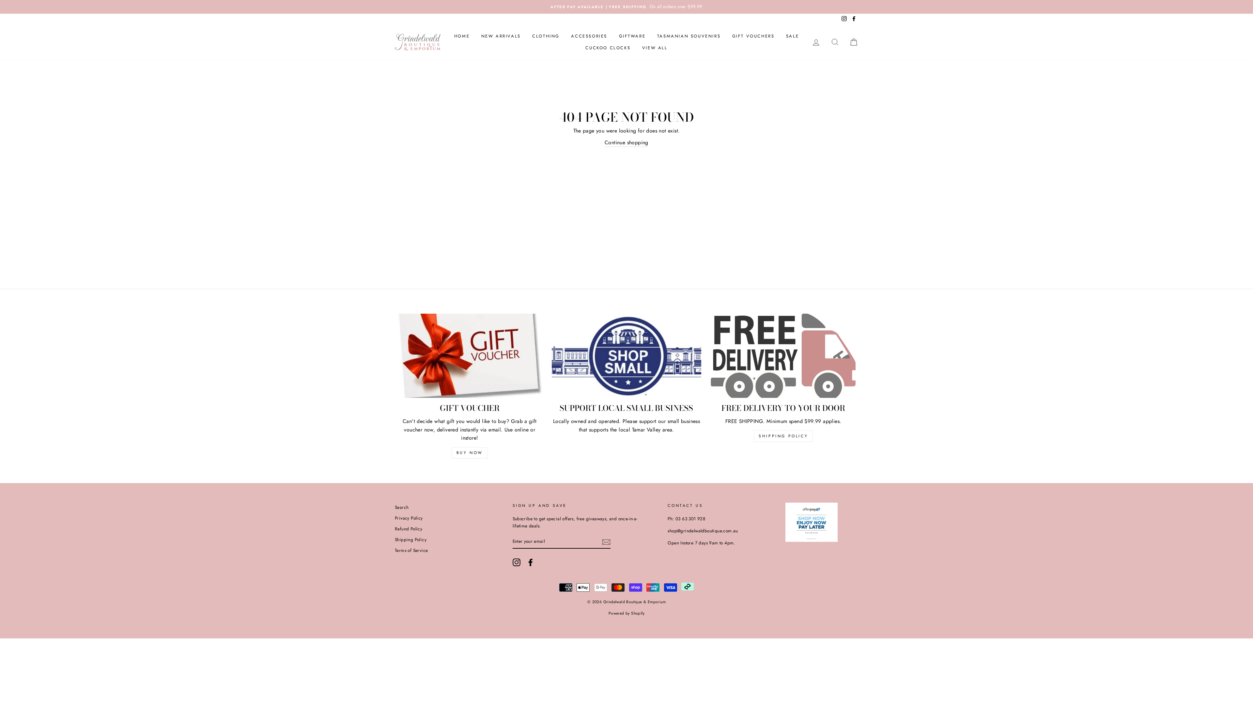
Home (462, 36)
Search (402, 507)
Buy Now (469, 453)
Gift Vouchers (753, 36)
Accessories (589, 36)
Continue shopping (626, 142)
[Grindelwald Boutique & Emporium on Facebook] (530, 562)
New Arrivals (501, 36)
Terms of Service (411, 550)
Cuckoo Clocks (607, 48)
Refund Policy (408, 528)
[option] (626, 6)
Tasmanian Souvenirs (688, 36)
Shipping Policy (783, 436)
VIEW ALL (655, 48)
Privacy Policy (409, 518)
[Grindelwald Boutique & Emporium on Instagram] (516, 562)
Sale (792, 36)
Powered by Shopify (626, 613)
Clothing (546, 36)
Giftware (632, 36)
